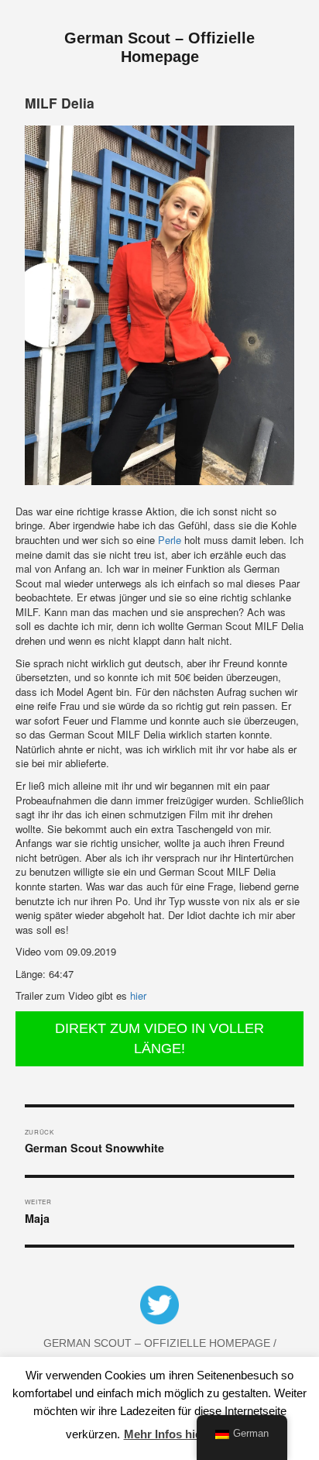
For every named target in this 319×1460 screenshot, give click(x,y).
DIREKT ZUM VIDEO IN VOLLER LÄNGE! (159, 1038)
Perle (169, 539)
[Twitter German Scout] (159, 1308)
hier (138, 995)
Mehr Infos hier (165, 1434)
